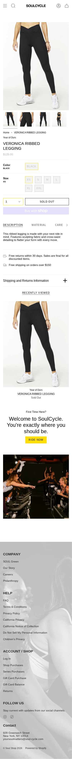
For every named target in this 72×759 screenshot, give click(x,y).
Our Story (9, 567)
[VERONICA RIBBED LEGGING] (36, 344)
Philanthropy (10, 580)
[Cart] (66, 6)
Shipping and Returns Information (26, 280)
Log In (7, 658)
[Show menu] (5, 6)
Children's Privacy (14, 639)
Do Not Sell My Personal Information (25, 632)
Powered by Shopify (35, 748)
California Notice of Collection (21, 626)
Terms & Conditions (15, 606)
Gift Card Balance (14, 684)
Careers (8, 574)
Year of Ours (9, 137)
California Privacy (13, 619)
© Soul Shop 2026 (12, 748)
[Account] (58, 6)
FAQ (5, 600)
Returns (8, 691)
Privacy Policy (11, 613)
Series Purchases (13, 671)
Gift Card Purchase (14, 678)
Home (6, 132)
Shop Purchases (13, 665)
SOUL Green (11, 561)
